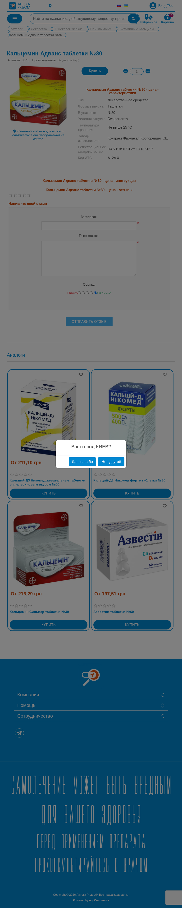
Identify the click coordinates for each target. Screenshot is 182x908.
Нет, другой (111, 462)
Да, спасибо (82, 462)
